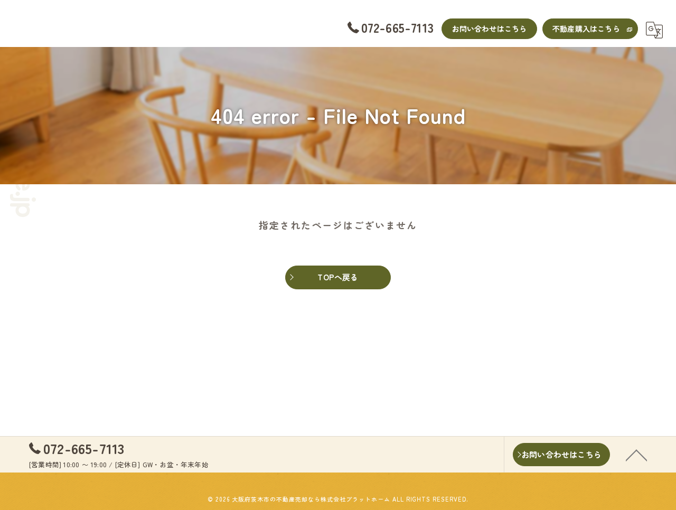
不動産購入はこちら (586, 28)
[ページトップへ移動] (636, 454)
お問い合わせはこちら (489, 28)
